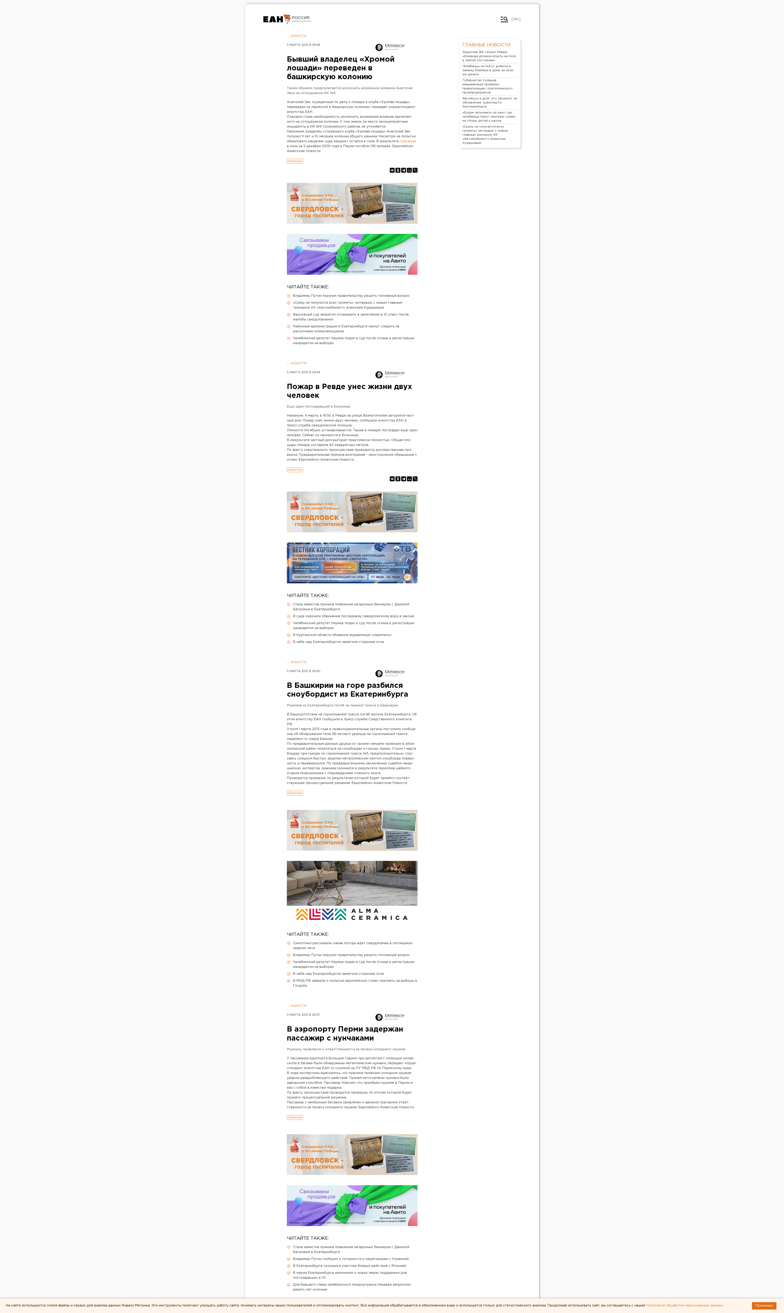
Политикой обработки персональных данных (684, 1305)
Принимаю (764, 1305)
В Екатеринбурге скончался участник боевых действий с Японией (349, 1265)
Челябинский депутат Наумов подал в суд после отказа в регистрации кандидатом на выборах (353, 341)
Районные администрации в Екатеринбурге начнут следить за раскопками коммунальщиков (346, 329)
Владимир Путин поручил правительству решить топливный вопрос (351, 295)
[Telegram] (403, 170)
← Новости (296, 36)
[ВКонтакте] (392, 170)
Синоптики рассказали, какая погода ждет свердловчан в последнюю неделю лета (353, 946)
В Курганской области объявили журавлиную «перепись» (342, 635)
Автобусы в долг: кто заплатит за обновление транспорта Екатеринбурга (489, 102)
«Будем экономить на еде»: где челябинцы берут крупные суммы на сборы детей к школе (488, 116)
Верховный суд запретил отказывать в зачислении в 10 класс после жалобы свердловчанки (351, 317)
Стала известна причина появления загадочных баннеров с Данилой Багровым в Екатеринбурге (351, 607)
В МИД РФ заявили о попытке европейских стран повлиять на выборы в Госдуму (355, 983)
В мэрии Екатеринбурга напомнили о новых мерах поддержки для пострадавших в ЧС (350, 1275)
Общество (295, 161)
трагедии (408, 141)
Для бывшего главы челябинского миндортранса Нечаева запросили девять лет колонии (351, 1287)
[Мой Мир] (409, 170)
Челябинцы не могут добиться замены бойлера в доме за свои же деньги (487, 70)
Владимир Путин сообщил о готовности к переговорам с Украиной (351, 1259)
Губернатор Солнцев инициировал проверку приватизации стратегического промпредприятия (487, 86)
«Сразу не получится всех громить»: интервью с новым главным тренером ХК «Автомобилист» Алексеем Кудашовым (347, 305)
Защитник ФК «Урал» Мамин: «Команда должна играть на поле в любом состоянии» (489, 56)
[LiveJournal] (415, 170)
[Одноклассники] (397, 170)
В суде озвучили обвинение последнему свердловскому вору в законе (353, 616)
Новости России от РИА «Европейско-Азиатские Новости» (277, 19)
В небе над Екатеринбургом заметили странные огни (338, 642)
